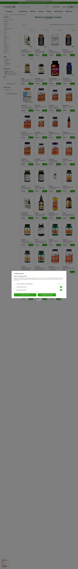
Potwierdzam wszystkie (47, 294)
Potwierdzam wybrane (25, 294)
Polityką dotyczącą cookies (42, 278)
